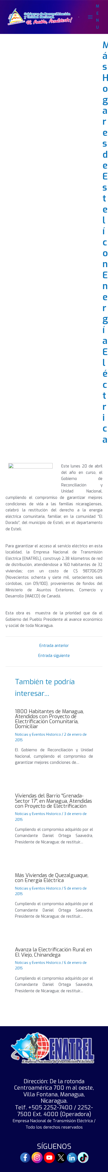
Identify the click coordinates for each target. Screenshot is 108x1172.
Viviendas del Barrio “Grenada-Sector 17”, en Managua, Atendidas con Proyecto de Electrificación (53, 800)
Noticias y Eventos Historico (38, 734)
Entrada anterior (54, 646)
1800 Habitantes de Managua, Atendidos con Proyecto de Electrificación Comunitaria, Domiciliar (49, 719)
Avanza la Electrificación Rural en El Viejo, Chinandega (53, 952)
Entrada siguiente (54, 656)
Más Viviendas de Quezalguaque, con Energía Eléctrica (51, 878)
